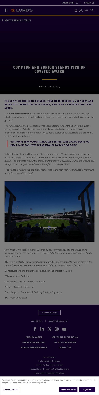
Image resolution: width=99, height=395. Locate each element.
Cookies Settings (10, 390)
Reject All (87, 390)
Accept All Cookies (68, 390)
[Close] (95, 380)
